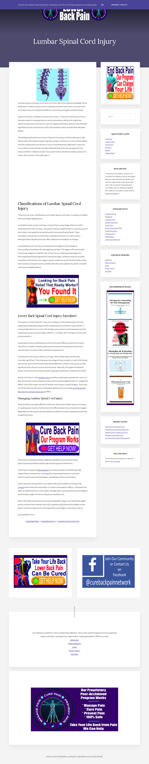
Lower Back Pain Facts (112, 239)
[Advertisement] (53, 175)
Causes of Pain (110, 142)
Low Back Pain (110, 220)
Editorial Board (110, 263)
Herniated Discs (110, 214)
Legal (107, 266)
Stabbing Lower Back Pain (114, 435)
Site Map (108, 271)
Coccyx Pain (109, 225)
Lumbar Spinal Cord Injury (69, 521)
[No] (146, 5)
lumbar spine (43, 377)
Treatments (109, 145)
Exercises (108, 147)
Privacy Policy (109, 268)
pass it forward (115, 461)
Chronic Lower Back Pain (113, 228)
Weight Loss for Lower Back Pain (116, 432)
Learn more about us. (112, 193)
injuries (21, 487)
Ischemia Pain (110, 234)
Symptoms (108, 139)
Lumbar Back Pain (111, 222)
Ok (102, 5)
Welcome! (108, 260)
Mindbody (108, 217)
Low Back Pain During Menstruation (117, 438)
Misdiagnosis (109, 237)
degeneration (43, 470)
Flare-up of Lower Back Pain (114, 427)
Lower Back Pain (32, 521)
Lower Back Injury (48, 521)
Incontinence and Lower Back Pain (117, 430)
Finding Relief (110, 153)
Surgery (107, 150)
